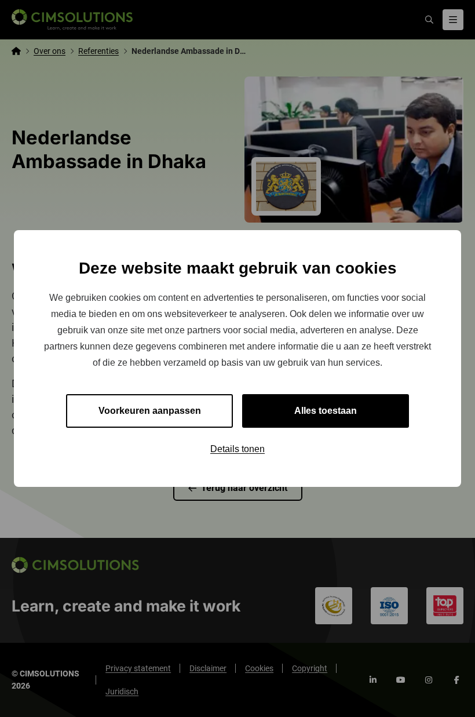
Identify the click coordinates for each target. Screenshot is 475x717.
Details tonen (237, 449)
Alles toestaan (325, 411)
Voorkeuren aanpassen (149, 411)
